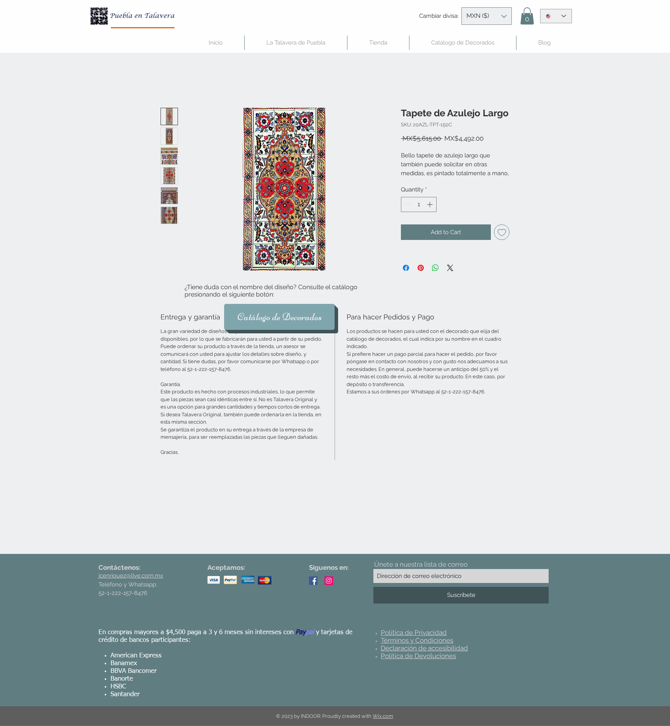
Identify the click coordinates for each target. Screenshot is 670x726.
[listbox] (486, 16)
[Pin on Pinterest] (420, 267)
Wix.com (383, 716)
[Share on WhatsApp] (435, 267)
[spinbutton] (419, 204)
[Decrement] (407, 204)
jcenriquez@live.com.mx (130, 575)
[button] (486, 16)
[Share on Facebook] (406, 267)
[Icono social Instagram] (329, 580)
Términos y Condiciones (417, 640)
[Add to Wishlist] (502, 232)
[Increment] (430, 204)
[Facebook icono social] (313, 580)
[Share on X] (450, 267)
